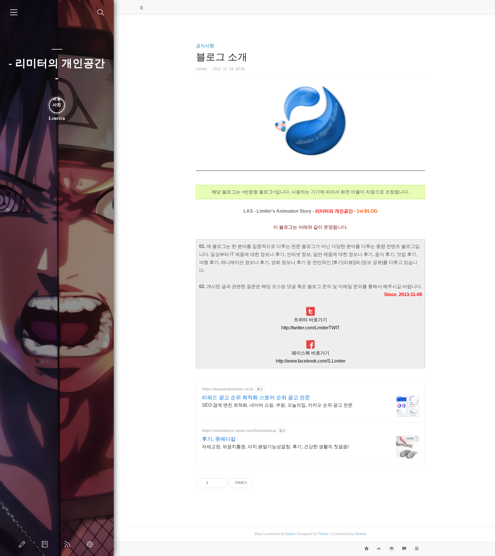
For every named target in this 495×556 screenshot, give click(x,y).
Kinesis (360, 534)
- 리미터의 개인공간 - (57, 70)
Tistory (323, 534)
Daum (290, 534)
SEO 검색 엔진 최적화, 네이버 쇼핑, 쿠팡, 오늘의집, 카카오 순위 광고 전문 (277, 405)
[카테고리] (13, 12)
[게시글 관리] (220, 483)
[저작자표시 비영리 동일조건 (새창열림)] (260, 483)
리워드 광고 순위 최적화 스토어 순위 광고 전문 (256, 397)
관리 (91, 544)
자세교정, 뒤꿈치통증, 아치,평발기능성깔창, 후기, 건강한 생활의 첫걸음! (275, 446)
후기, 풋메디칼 (219, 439)
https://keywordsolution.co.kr (228, 389)
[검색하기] (100, 12)
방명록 (46, 544)
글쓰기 (23, 544)
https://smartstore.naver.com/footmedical (239, 430)
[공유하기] (213, 483)
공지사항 (205, 45)
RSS (68, 544)
